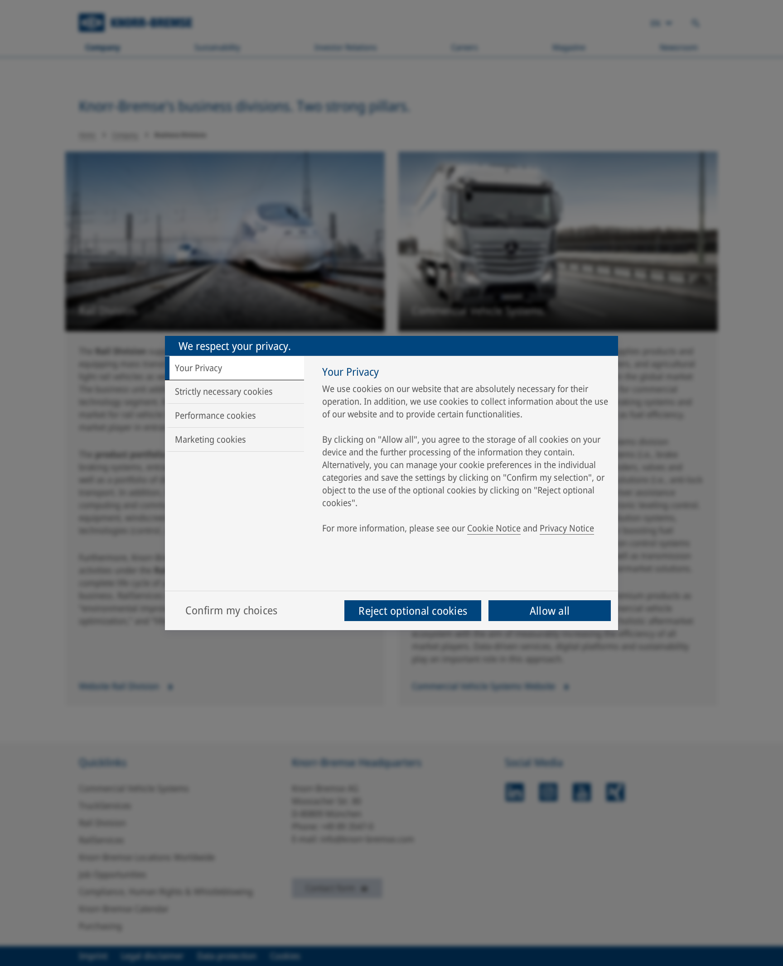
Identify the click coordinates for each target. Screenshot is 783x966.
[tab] (234, 368)
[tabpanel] (466, 452)
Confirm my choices (231, 610)
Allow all (550, 610)
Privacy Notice (567, 528)
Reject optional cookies (412, 610)
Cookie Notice (494, 528)
